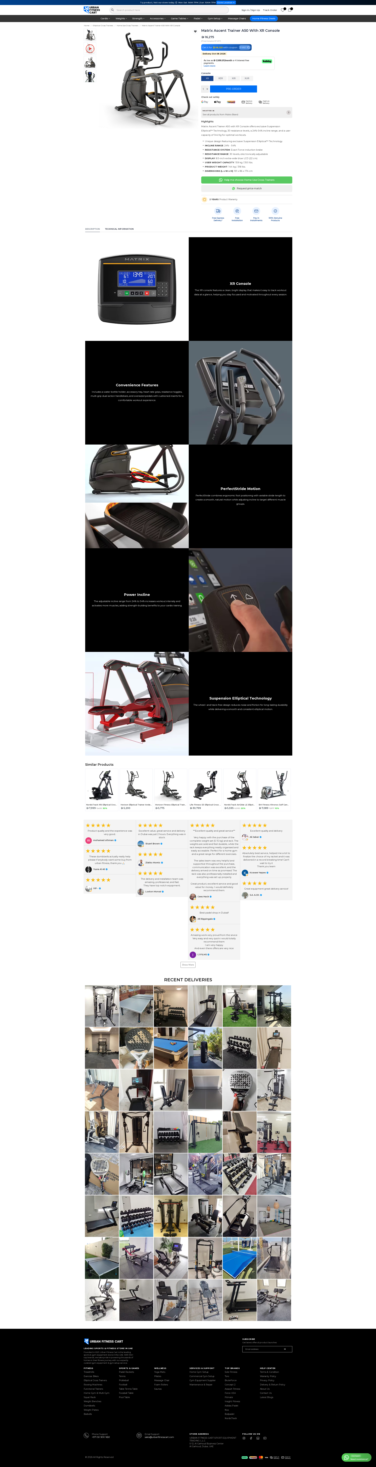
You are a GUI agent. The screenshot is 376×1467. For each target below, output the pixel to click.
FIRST (243, 47)
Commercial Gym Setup (201, 1376)
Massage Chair (161, 1380)
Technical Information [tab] (119, 229)
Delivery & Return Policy (272, 1384)
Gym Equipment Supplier (202, 1380)
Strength (137, 18)
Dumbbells (89, 1405)
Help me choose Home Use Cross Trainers (249, 180)
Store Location (225, 2)
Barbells (88, 1414)
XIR (234, 78)
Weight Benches (92, 1401)
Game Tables (178, 18)
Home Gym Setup (199, 1372)
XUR (247, 78)
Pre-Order (233, 88)
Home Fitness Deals (263, 18)
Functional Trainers (93, 1389)
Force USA (230, 1393)
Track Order (270, 10)
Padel (197, 18)
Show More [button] (188, 964)
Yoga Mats (159, 1372)
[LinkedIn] (258, 1439)
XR (207, 78)
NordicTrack (231, 1418)
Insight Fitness (232, 1401)
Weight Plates (91, 1410)
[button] (110, 832)
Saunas (158, 1389)
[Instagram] (245, 1439)
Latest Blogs (266, 1397)
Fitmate (229, 1397)
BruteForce (231, 1380)
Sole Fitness (231, 1372)
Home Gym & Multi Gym (96, 1393)
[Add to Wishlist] (195, 31)
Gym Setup (214, 18)
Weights (120, 18)
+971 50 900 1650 (101, 1437)
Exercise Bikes (91, 1376)
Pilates (157, 1376)
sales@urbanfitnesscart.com (159, 1437)
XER (220, 78)
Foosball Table (126, 1393)
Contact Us (266, 1393)
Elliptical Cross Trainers (95, 1380)
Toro (227, 1376)
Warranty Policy (268, 1376)
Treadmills (89, 1372)
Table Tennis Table (128, 1389)
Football (123, 1384)
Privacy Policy (267, 1380)
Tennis (122, 1376)
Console (206, 73)
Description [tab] (92, 229)
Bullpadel (229, 1414)
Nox (227, 1410)
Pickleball (124, 1380)
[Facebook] (252, 1439)
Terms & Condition (269, 1372)
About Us (265, 1389)
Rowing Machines (93, 1384)
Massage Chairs (237, 18)
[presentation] (104, 78)
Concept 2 (230, 1384)
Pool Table (124, 1397)
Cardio (104, 18)
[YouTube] (264, 1439)
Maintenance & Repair (200, 1384)
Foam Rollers (161, 1384)
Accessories (157, 18)
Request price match (249, 188)
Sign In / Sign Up (251, 10)
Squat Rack (90, 1397)
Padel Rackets (126, 1372)
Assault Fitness (232, 1389)
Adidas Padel (231, 1405)
